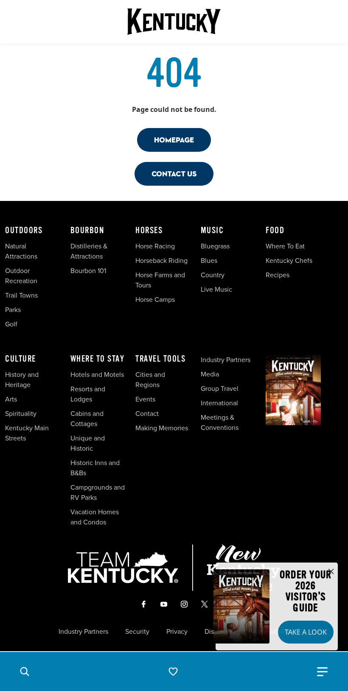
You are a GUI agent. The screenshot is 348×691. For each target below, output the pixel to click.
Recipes (278, 275)
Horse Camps (155, 299)
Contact (147, 413)
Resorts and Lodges (87, 394)
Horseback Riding (161, 260)
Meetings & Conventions (220, 422)
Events (145, 399)
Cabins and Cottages (87, 419)
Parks (13, 310)
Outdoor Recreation (21, 276)
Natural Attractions (21, 251)
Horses (149, 230)
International (219, 403)
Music (212, 230)
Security (137, 631)
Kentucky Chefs (289, 260)
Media (210, 374)
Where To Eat (285, 246)
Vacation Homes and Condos (94, 517)
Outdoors (23, 230)
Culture (20, 359)
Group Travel (220, 388)
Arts (11, 399)
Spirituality (21, 413)
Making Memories (161, 428)
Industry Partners (225, 360)
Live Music (216, 289)
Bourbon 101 (88, 271)
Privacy (177, 631)
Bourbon (87, 230)
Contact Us (174, 174)
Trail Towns (21, 295)
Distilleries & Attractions (88, 251)
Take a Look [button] (306, 632)
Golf (11, 324)
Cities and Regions (150, 380)
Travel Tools (160, 359)
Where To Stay (97, 359)
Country (213, 275)
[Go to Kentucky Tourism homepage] (174, 21)
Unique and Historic (87, 443)
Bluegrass (215, 246)
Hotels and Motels (97, 374)
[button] (25, 671)
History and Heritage (22, 380)
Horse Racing (155, 246)
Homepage (174, 140)
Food (275, 230)
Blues (209, 260)
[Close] (331, 571)
